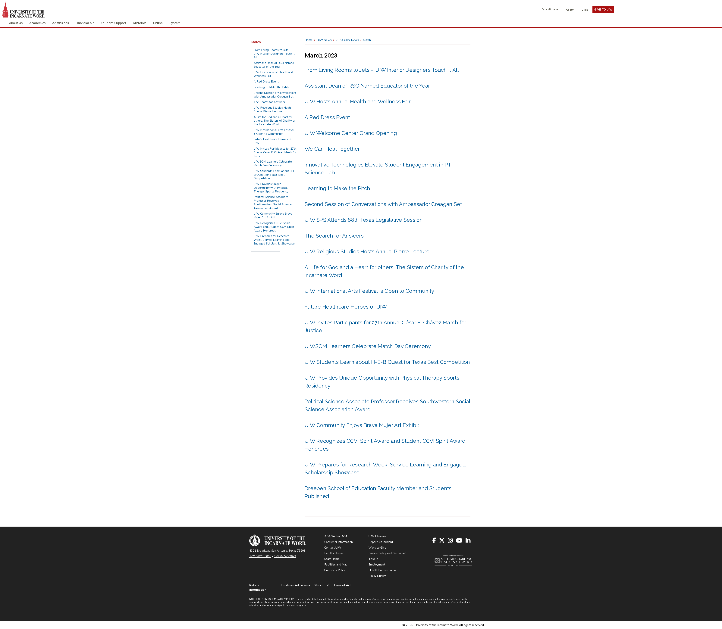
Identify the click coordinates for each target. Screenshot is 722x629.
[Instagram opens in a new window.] (450, 541)
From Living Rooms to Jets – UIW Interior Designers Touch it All (382, 70)
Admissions (60, 23)
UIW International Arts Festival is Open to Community (369, 291)
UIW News (324, 40)
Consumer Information (338, 542)
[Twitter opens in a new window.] (442, 541)
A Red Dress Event (327, 117)
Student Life (322, 585)
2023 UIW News (347, 40)
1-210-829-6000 (260, 556)
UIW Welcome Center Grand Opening (351, 133)
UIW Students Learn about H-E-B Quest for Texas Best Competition (387, 362)
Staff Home (332, 559)
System (174, 23)
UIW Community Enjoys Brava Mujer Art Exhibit (362, 425)
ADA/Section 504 (335, 536)
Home (309, 40)
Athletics (139, 23)
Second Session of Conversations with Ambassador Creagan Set (383, 204)
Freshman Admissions (295, 585)
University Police (335, 570)
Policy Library (377, 576)
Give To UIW (603, 9)
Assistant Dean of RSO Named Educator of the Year (367, 86)
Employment (377, 564)
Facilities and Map (335, 564)
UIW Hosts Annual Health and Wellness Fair (358, 101)
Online (158, 23)
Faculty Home (333, 553)
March (256, 42)
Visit (585, 10)
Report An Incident (381, 542)
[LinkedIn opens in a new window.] (468, 541)
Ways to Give (377, 548)
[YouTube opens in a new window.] (459, 541)
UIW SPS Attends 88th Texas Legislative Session (364, 220)
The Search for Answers (334, 236)
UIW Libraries (377, 536)
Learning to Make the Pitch (337, 188)
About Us (16, 23)
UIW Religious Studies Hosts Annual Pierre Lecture (367, 251)
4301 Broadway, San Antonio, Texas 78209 (277, 551)
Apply (570, 10)
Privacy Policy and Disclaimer (387, 553)
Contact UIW (332, 548)
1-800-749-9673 (285, 556)
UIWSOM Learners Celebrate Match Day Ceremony (368, 346)
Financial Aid (85, 23)
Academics (37, 23)
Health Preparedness (382, 570)
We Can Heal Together (332, 149)
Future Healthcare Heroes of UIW (346, 307)
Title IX (373, 559)
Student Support (113, 23)
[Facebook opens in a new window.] (434, 541)
